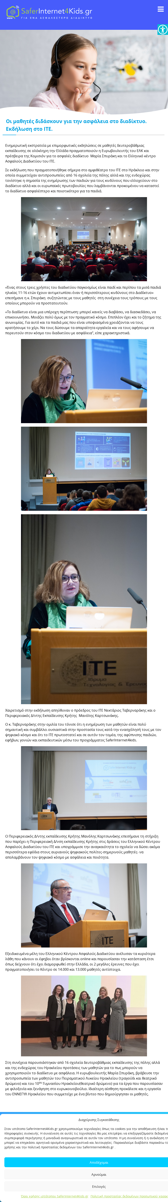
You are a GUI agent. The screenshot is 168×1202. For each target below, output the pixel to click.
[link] (163, 29)
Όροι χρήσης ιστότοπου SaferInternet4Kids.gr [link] (54, 1196)
